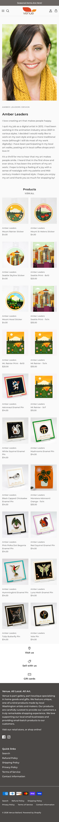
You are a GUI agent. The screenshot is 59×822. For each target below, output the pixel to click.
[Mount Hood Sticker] (15, 299)
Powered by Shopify (32, 812)
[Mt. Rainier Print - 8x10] (15, 343)
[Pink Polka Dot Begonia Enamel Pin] (15, 525)
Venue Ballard (15, 812)
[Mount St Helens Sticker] (44, 211)
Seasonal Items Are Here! (29, 3)
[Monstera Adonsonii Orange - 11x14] (44, 478)
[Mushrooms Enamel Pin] (44, 431)
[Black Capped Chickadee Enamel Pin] (15, 478)
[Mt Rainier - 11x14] (44, 343)
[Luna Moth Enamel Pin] (44, 572)
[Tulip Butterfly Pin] (15, 616)
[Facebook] (3, 737)
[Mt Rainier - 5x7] (44, 387)
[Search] (9, 11)
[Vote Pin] (44, 616)
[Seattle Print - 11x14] (44, 299)
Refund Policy (10, 758)
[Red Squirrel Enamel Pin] (44, 525)
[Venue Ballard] (29, 11)
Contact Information (13, 776)
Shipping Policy (10, 762)
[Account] (50, 11)
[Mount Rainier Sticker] (15, 211)
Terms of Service (11, 772)
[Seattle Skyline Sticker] (15, 255)
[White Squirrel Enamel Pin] (15, 431)
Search (6, 753)
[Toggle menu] (3, 11)
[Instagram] (8, 737)
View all (29, 193)
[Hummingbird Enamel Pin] (15, 572)
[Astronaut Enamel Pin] (15, 387)
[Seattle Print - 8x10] (44, 255)
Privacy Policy (10, 767)
